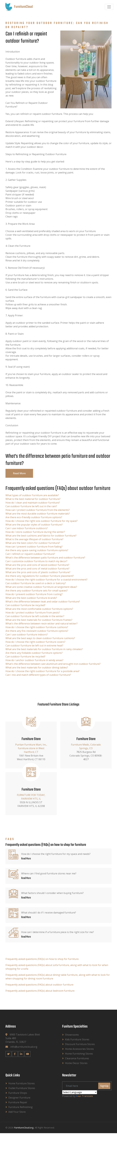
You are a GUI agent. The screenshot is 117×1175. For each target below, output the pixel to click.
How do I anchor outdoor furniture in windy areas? (34, 660)
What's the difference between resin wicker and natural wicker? (41, 623)
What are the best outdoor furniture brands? (31, 598)
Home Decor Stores (76, 1063)
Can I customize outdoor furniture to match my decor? (36, 561)
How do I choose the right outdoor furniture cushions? (36, 627)
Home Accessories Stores (79, 1049)
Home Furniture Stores (21, 1083)
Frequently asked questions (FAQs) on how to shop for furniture (42, 959)
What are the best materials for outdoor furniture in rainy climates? (44, 649)
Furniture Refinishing (20, 1107)
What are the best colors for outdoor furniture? (32, 543)
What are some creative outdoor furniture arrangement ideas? (41, 587)
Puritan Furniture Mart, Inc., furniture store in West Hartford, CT (31, 748)
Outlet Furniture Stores (21, 1088)
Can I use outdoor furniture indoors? (26, 634)
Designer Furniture (19, 1097)
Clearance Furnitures (77, 1058)
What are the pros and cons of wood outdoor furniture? (37, 565)
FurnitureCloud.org (24, 1127)
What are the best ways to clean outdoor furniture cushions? (40, 638)
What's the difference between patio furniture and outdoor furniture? (45, 557)
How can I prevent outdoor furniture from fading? (34, 546)
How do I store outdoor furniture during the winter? (35, 532)
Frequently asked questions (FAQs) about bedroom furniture (39, 990)
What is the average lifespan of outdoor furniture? (34, 539)
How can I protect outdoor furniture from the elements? (37, 510)
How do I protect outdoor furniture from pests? (32, 612)
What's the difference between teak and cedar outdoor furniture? (42, 601)
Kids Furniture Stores (77, 1039)
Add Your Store (17, 1111)
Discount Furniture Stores (80, 1044)
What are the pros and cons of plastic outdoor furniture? (37, 572)
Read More (19, 473)
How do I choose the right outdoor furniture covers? (35, 642)
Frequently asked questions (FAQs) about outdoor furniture (39, 984)
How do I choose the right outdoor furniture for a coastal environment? (46, 579)
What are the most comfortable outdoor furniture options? (39, 609)
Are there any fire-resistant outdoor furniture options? (36, 631)
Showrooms (72, 1034)
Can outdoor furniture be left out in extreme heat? (34, 645)
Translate (87, 1096)
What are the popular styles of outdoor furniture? (34, 524)
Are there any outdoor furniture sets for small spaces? (36, 590)
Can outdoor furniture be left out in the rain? (31, 506)
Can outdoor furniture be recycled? (25, 605)
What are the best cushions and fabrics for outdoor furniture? (40, 535)
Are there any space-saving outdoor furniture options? (36, 550)
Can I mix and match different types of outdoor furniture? (38, 675)
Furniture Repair (17, 1102)
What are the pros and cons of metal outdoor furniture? (37, 568)
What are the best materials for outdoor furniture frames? (38, 620)
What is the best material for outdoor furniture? (32, 499)
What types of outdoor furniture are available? (32, 495)
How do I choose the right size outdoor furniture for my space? (41, 521)
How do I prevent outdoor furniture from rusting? (34, 594)
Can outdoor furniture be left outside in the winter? (34, 616)
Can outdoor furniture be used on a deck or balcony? (35, 583)
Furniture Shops (17, 1093)
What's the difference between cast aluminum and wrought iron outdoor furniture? (53, 664)
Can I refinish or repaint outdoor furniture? (30, 554)
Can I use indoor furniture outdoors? (26, 528)
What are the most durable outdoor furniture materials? (37, 513)
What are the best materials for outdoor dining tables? (36, 667)
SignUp (104, 1086)
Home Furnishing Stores (79, 1053)
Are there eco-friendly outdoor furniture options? (33, 517)
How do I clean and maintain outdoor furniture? (32, 502)
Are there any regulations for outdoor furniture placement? (39, 576)
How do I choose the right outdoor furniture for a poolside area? (42, 671)
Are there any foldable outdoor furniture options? (34, 653)
